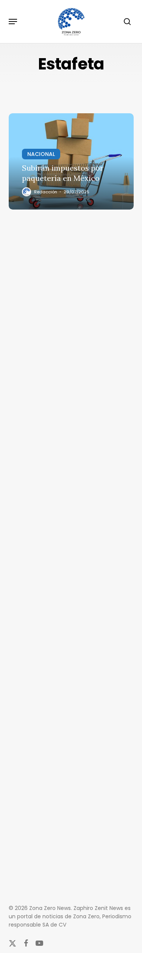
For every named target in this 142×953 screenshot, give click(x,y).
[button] (13, 21)
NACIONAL (41, 154)
